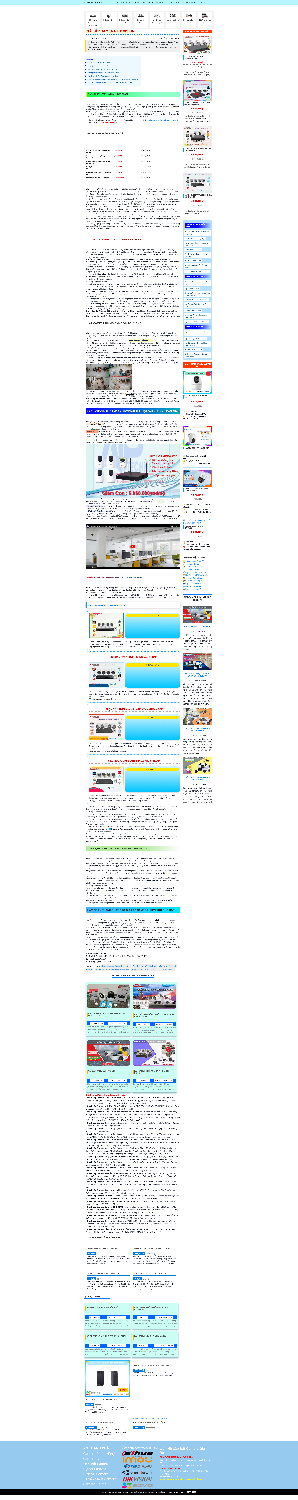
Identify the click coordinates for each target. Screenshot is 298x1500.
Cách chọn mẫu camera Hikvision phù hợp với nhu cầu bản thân (113, 79)
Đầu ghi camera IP (192, 589)
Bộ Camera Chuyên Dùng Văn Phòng (134, 657)
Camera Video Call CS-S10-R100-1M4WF (101, 1465)
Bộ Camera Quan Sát (195, 561)
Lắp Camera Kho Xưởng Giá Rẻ (150, 1402)
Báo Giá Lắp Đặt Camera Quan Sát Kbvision (112, 969)
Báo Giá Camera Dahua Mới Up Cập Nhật (197, 233)
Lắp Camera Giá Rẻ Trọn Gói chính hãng (196, 333)
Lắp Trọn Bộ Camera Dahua (195, 339)
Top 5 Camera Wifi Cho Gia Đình (197, 272)
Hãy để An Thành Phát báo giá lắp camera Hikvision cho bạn (111, 83)
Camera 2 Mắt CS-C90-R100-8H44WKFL (102, 1281)
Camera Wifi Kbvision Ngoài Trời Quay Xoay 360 (197, 294)
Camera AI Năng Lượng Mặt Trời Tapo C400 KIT (153, 1281)
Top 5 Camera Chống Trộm (195, 238)
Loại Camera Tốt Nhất (193, 250)
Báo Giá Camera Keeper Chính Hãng (116, 966)
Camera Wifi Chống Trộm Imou (196, 300)
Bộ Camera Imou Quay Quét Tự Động (149, 1488)
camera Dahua (192, 564)
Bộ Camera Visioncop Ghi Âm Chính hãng (196, 355)
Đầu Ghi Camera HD (193, 586)
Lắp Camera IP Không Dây (195, 575)
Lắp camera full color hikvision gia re (195, 57)
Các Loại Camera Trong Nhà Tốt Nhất (106, 1402)
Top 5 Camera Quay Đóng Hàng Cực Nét (197, 255)
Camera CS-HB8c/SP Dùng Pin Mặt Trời (103, 1339)
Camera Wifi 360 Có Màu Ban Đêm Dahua (196, 316)
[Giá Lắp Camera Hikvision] (133, 546)
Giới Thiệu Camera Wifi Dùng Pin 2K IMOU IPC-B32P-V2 (153, 969)
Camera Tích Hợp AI (193, 580)
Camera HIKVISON (194, 567)
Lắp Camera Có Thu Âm (194, 572)
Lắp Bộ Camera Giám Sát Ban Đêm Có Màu (196, 344)
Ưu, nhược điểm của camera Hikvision (102, 76)
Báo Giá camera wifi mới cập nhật (196, 266)
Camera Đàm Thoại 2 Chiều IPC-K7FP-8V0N (150, 1335)
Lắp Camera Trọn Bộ (123, 3)
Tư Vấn (200, 3)
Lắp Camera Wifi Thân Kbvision (197, 322)
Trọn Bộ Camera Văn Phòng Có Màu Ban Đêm (134, 709)
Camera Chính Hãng (143, 3)
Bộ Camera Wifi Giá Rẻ (193, 350)
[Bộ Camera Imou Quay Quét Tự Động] (150, 1484)
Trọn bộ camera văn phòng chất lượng (134, 761)
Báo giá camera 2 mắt (193, 261)
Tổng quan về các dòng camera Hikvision (103, 66)
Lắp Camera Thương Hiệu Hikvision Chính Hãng (106, 1015)
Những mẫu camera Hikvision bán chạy (103, 72)
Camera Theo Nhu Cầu (163, 3)
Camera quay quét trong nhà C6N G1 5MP (151, 1465)
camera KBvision (193, 569)
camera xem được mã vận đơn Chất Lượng (196, 244)
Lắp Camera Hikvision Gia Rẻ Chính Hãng (152, 1072)
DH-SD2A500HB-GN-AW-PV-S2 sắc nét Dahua (196, 490)
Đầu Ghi (179, 3)
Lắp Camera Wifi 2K (192, 288)
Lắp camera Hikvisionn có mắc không (102, 69)
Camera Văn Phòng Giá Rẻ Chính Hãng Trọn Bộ (106, 605)
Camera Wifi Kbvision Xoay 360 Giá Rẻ (196, 283)
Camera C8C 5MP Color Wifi (196, 448)
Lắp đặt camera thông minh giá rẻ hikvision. (197, 103)
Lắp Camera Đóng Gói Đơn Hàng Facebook (151, 1374)
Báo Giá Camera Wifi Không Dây (103, 1373)
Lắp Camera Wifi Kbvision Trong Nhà (197, 305)
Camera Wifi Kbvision (193, 311)
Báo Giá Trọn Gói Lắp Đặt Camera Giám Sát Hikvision (154, 1015)
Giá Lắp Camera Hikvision (101, 1071)
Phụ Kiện (189, 3)
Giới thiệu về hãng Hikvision (98, 62)
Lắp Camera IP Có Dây (194, 583)
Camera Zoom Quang (193, 578)
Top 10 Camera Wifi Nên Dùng (144, 966)
